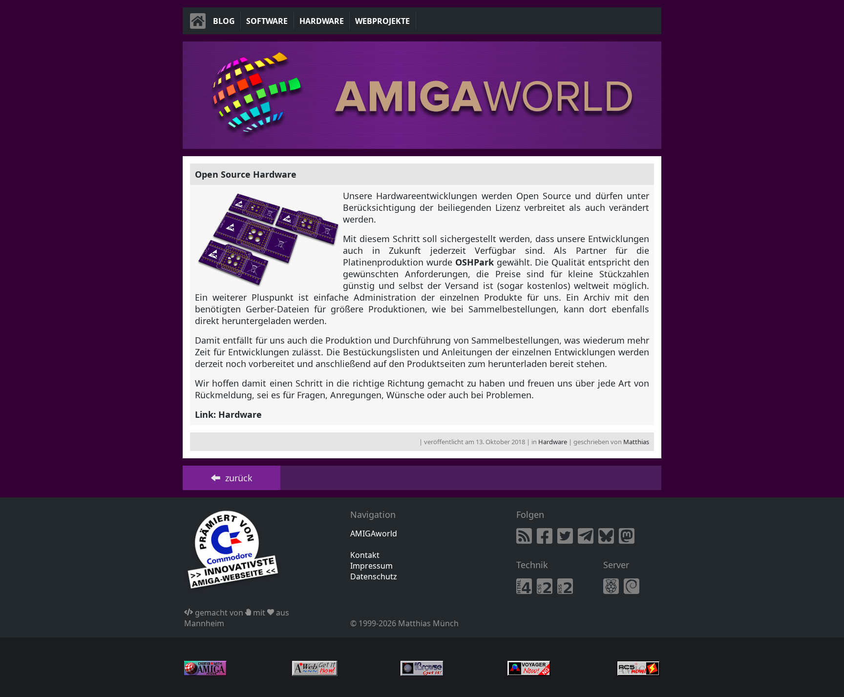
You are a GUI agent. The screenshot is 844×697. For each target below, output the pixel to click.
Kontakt (365, 555)
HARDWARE (321, 21)
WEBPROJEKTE (382, 21)
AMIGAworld (373, 533)
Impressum (371, 565)
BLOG (224, 21)
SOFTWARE (267, 21)
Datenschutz (373, 576)
